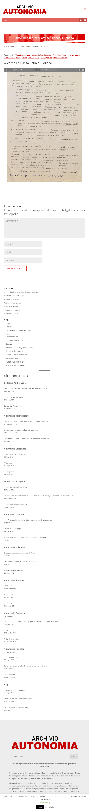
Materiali (7, 334)
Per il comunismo (10, 657)
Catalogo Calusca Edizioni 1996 (16, 707)
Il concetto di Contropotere (14, 690)
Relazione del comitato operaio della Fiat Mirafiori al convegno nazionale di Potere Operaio (39, 496)
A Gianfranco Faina (11, 639)
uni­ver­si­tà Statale (60, 57)
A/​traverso (8, 463)
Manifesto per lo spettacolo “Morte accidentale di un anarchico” (29, 520)
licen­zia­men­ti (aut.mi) (12, 57)
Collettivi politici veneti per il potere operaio (21, 292)
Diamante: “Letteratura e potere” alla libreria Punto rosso (26, 421)
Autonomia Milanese (23, 46)
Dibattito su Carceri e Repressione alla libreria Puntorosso (26, 439)
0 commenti (44, 46)
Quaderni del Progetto (14, 351)
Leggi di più (49, 807)
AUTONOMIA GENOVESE (15, 362)
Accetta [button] (39, 807)
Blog (6, 684)
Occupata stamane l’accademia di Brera (19, 553)
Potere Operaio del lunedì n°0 (15, 504)
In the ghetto (9, 472)
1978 (15, 55)
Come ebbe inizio (10, 674)
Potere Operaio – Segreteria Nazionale (20, 347)
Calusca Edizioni (12, 337)
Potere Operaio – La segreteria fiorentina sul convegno (25, 537)
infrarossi (7, 630)
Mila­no (24, 57)
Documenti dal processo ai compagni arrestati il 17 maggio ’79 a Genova (32, 621)
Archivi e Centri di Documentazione (18, 330)
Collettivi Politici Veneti (15, 382)
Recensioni (8, 323)
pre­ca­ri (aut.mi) (34, 57)
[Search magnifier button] (85, 20)
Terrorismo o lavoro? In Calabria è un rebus (21, 430)
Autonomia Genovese (14, 613)
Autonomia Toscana (11, 299)
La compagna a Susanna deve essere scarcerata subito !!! (26, 388)
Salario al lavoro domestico (16, 355)
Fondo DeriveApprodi (14, 481)
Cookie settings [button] (44, 803)
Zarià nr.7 (8, 586)
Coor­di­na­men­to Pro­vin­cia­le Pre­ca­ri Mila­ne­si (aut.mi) (60, 55)
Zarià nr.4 (8, 603)
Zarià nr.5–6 (8, 594)
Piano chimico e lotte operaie (15, 454)
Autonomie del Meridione (14, 295)
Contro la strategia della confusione (18, 699)
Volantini (35, 46)
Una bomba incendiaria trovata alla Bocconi (21, 562)
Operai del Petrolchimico (13, 406)
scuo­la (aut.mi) (46, 57)
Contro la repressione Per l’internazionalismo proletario (25, 666)
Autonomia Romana (11, 313)
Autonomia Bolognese (12, 303)
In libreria (8, 327)
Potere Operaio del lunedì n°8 (15, 487)
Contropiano (10, 344)
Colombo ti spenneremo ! (14, 397)
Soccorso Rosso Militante (15, 358)
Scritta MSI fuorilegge (12, 529)
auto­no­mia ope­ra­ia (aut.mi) (28, 55)
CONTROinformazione (14, 340)
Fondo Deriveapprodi (12, 306)
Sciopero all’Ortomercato (13, 570)
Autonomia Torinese (14, 648)
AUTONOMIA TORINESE (15, 365)
